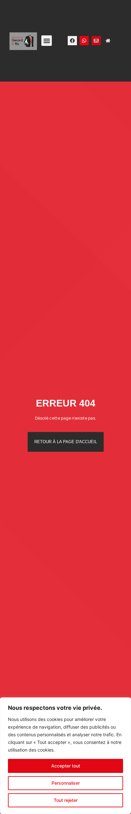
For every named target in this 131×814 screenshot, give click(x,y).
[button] (46, 40)
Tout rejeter (66, 800)
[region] (65, 755)
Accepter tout (65, 765)
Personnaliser (66, 783)
